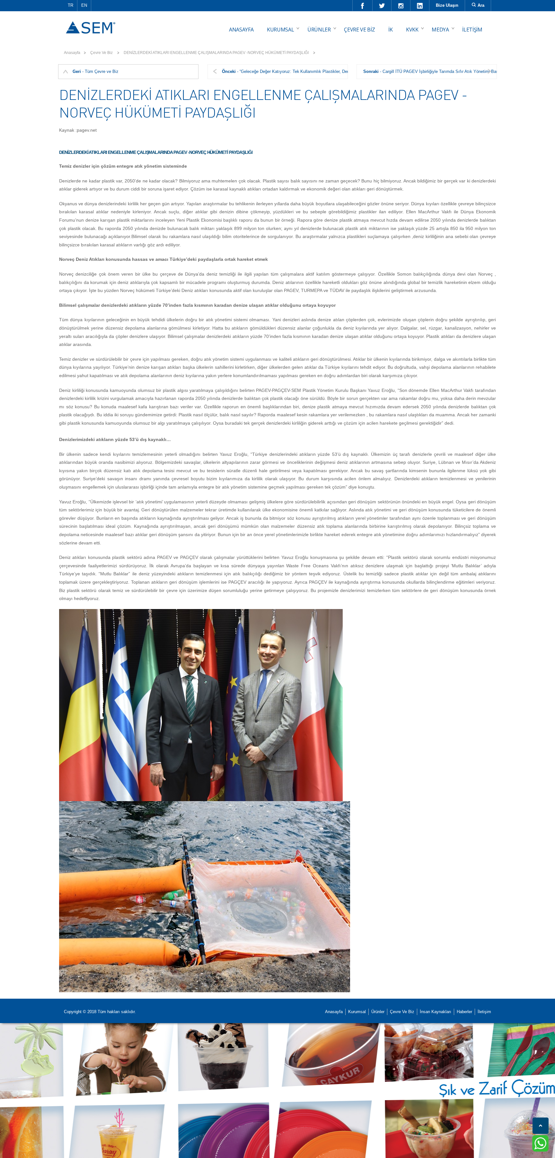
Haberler (464, 1011)
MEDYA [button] (440, 29)
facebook (363, 5)
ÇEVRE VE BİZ (359, 29)
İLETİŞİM (472, 29)
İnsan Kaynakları (435, 1011)
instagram (401, 5)
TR (70, 5)
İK (390, 29)
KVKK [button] (412, 29)
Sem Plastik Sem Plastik (91, 22)
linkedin (419, 5)
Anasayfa (72, 52)
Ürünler (377, 1011)
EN (84, 5)
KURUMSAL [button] (280, 29)
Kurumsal (357, 1011)
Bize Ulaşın (447, 5)
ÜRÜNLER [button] (319, 29)
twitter (382, 5)
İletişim (484, 1011)
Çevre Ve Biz (402, 1011)
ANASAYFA (241, 29)
